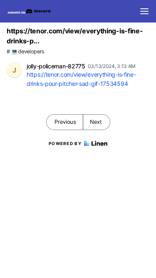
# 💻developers (26, 51)
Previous (65, 121)
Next (96, 121)
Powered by (65, 143)
